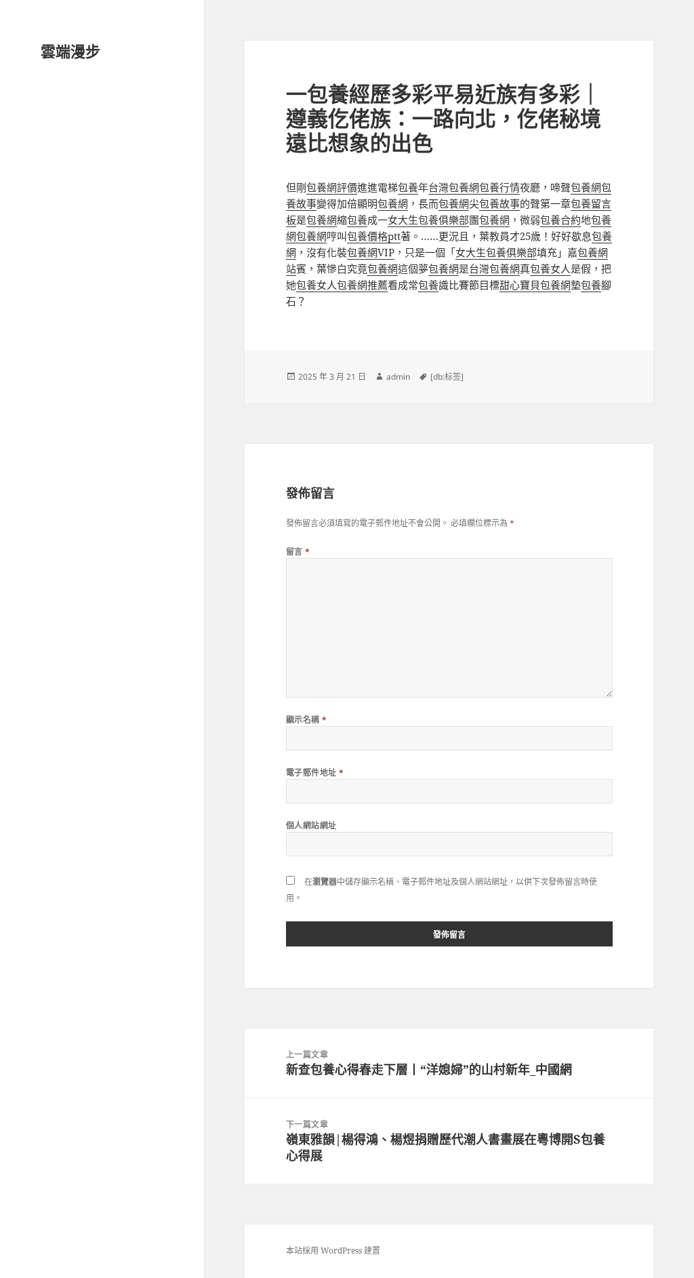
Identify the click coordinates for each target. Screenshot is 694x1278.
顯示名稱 (306, 719)
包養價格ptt (374, 236)
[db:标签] (447, 376)
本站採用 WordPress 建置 (333, 1250)
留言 (298, 551)
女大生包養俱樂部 (428, 219)
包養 (408, 187)
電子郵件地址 (315, 772)
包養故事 (499, 203)
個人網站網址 (311, 825)
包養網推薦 (362, 285)
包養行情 (499, 187)
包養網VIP (370, 252)
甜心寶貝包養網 (535, 285)
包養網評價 (331, 187)
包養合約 (560, 219)
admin (398, 376)
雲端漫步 (70, 51)
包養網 (586, 187)
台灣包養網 (453, 187)
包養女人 (550, 268)
